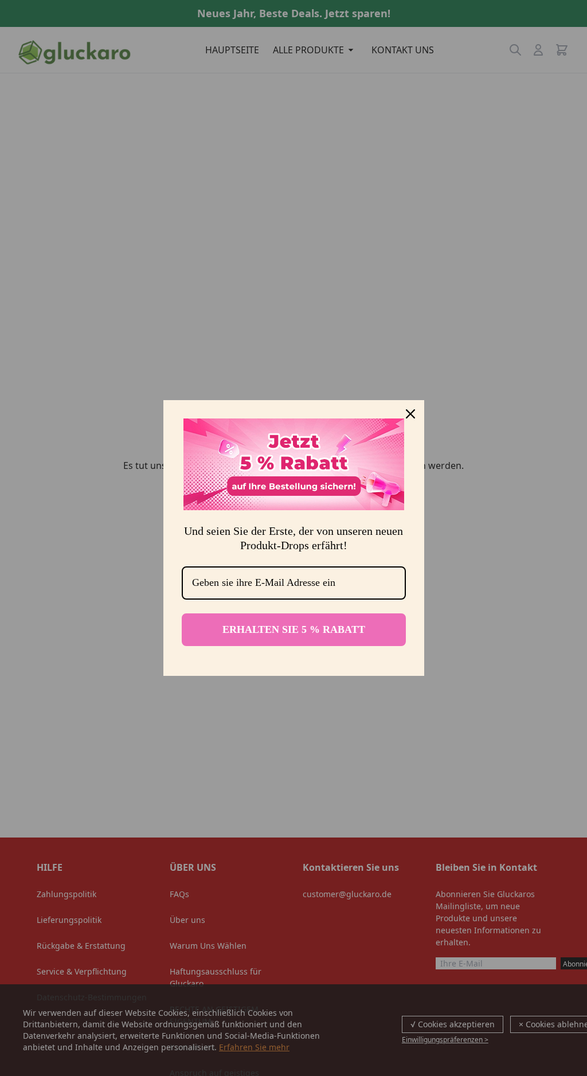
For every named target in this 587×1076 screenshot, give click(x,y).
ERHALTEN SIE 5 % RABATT (293, 629)
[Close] (410, 414)
